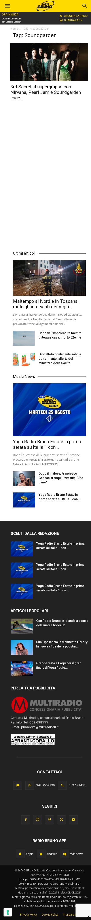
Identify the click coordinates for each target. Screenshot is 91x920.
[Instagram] (37, 819)
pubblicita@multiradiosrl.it (40, 727)
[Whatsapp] (29, 785)
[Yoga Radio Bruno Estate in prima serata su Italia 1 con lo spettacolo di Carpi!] (49, 409)
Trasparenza (71, 914)
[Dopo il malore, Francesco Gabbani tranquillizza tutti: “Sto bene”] (24, 479)
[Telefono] (62, 785)
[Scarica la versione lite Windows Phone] (65, 854)
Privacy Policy (28, 914)
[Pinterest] (49, 819)
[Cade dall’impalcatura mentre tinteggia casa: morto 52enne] (24, 338)
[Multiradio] (47, 713)
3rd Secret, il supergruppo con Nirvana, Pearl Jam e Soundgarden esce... (45, 92)
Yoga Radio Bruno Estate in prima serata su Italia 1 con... (47, 444)
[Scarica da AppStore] (20, 854)
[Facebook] (25, 819)
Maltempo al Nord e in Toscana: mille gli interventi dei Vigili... (45, 304)
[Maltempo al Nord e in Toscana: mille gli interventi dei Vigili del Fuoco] (49, 278)
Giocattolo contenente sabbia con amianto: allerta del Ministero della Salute (60, 358)
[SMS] (17, 785)
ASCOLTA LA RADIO (76, 15)
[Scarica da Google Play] (41, 854)
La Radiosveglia (11, 18)
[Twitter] (61, 819)
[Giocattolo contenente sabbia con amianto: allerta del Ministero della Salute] (24, 359)
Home (14, 28)
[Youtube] (73, 819)
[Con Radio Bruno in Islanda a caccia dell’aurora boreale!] (22, 626)
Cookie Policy (50, 914)
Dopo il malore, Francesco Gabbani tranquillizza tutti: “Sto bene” (61, 478)
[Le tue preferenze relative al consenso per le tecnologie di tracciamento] (8, 912)
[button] (85, 6)
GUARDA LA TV (73, 20)
